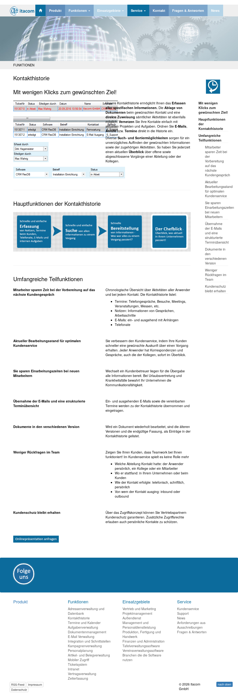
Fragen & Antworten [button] (188, 10)
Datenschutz (19, 690)
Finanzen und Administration (143, 641)
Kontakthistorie (79, 618)
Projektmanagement (137, 613)
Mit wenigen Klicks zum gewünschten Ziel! (213, 108)
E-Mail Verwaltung (81, 636)
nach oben (224, 684)
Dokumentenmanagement (87, 632)
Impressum (35, 684)
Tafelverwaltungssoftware (141, 645)
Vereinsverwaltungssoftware (143, 650)
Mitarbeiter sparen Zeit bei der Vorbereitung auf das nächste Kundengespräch (217, 161)
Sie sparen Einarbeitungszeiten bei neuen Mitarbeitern (219, 209)
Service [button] (137, 10)
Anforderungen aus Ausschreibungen (191, 625)
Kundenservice (188, 608)
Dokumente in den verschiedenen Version (216, 256)
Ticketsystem (77, 664)
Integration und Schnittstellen (89, 641)
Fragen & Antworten (192, 632)
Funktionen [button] (78, 10)
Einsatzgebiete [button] (109, 10)
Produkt (20, 601)
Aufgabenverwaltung (83, 627)
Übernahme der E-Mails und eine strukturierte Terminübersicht (217, 232)
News (181, 618)
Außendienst (131, 618)
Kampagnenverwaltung (85, 645)
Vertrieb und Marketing (139, 608)
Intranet (73, 669)
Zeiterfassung (78, 678)
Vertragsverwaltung (82, 673)
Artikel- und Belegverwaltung (89, 655)
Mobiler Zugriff (78, 659)
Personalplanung (80, 650)
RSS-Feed (17, 684)
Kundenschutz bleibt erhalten (215, 288)
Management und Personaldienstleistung (139, 625)
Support (183, 613)
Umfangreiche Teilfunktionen (209, 137)
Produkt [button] (55, 10)
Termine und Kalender (84, 622)
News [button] (215, 10)
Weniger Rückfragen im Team (215, 275)
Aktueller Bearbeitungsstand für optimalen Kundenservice (219, 189)
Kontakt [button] (159, 10)
